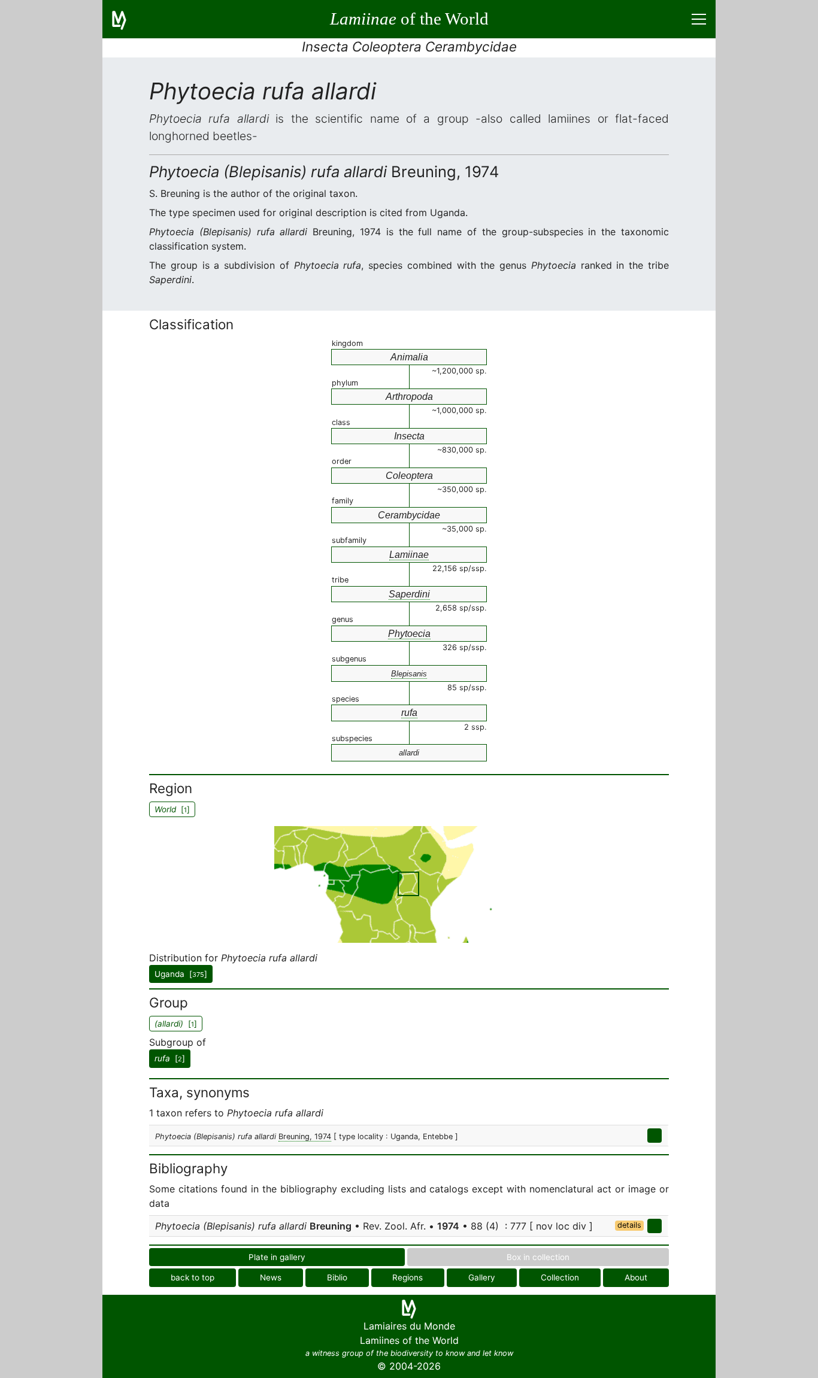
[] (169, 1058)
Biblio (337, 1277)
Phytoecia (409, 634)
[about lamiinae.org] (126, 19)
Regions (407, 1277)
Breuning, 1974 (304, 1136)
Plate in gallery (277, 1257)
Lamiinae (409, 555)
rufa (409, 713)
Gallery (481, 1277)
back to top (192, 1277)
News (270, 1277)
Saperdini (409, 594)
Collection (560, 1277)
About (636, 1277)
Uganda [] (180, 974)
